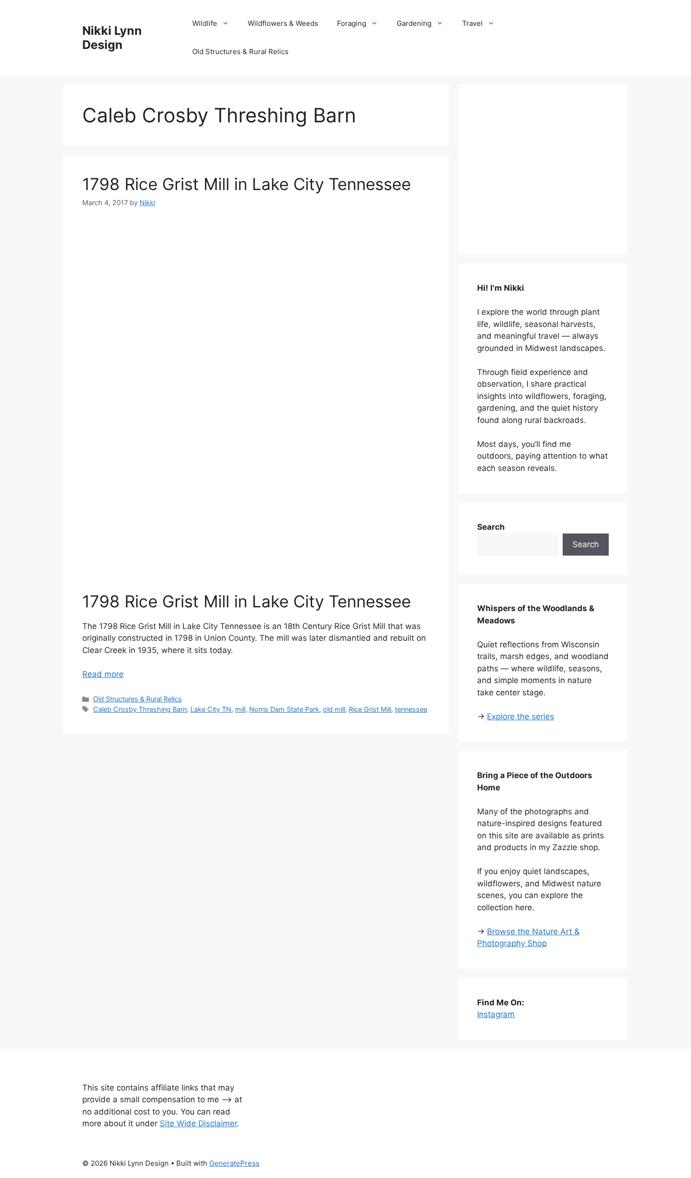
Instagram (496, 1014)
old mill (334, 709)
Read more (103, 674)
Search (586, 544)
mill (240, 709)
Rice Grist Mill (370, 709)
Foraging (351, 23)
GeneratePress (234, 1163)
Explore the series (520, 716)
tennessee (411, 709)
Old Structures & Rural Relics (240, 51)
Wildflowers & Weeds (283, 23)
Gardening (414, 23)
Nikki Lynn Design (112, 38)
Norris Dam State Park (284, 709)
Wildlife (204, 23)
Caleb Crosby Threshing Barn (140, 709)
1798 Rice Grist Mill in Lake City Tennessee (246, 184)
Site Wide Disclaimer (198, 1123)
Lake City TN (210, 709)
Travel (472, 23)
